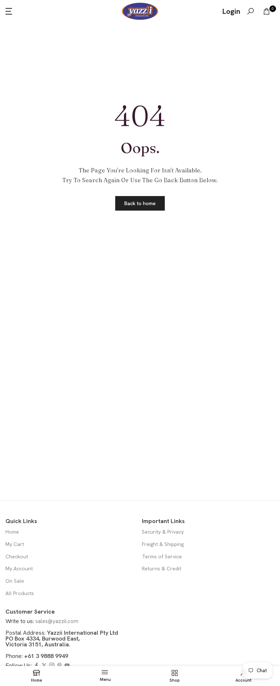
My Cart (14, 544)
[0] (266, 11)
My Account (19, 568)
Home (12, 532)
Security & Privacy (163, 532)
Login (231, 11)
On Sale (14, 581)
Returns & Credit (161, 568)
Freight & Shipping (163, 544)
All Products (19, 593)
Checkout (16, 556)
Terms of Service (162, 556)
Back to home (140, 203)
